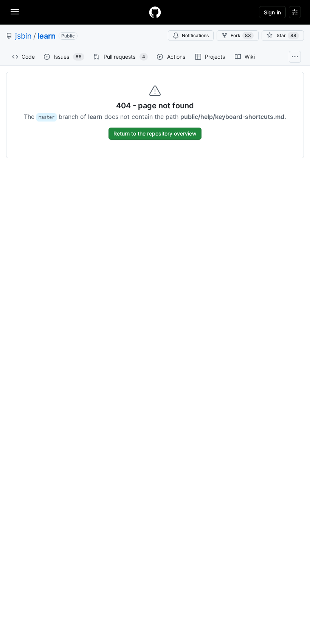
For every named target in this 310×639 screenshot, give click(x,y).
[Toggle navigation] (14, 11)
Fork (241, 35)
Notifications (195, 35)
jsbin (23, 36)
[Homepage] (155, 12)
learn (46, 36)
